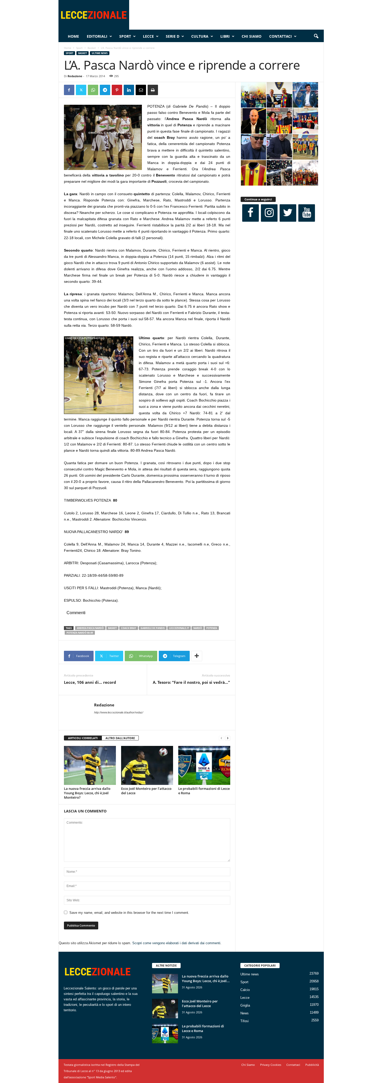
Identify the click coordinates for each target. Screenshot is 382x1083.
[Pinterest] (117, 90)
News (244, 1013)
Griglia (245, 1005)
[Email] (141, 90)
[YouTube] (306, 213)
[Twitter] (81, 90)
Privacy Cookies (270, 1065)
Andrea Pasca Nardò (90, 628)
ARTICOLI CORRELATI (83, 738)
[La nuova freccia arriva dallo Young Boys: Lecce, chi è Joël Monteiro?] (90, 765)
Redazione (75, 76)
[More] (196, 656)
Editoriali (97, 36)
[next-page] (227, 738)
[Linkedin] (129, 90)
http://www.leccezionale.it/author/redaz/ (118, 712)
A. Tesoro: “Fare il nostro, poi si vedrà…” (191, 682)
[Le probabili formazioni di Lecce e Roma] (204, 765)
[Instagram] (269, 213)
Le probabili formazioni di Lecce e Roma (204, 790)
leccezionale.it (179, 628)
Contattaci (280, 36)
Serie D (172, 36)
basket (112, 628)
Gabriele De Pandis (153, 628)
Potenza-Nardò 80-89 (80, 632)
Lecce (148, 36)
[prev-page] (221, 738)
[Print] (153, 90)
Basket (92, 48)
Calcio (245, 990)
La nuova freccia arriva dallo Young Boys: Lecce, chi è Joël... (206, 978)
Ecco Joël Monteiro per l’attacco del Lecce (146, 790)
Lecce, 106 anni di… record (90, 682)
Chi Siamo (251, 36)
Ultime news (100, 53)
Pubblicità (312, 1065)
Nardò (197, 628)
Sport (125, 36)
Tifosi (244, 1021)
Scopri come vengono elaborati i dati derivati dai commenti (176, 943)
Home (73, 36)
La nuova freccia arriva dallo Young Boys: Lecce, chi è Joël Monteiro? (87, 793)
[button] (316, 36)
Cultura (199, 36)
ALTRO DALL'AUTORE (120, 738)
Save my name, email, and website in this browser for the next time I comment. (129, 913)
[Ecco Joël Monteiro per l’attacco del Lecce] (147, 765)
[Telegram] (105, 90)
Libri (225, 36)
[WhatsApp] (93, 90)
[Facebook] (69, 90)
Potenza (211, 628)
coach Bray (128, 628)
